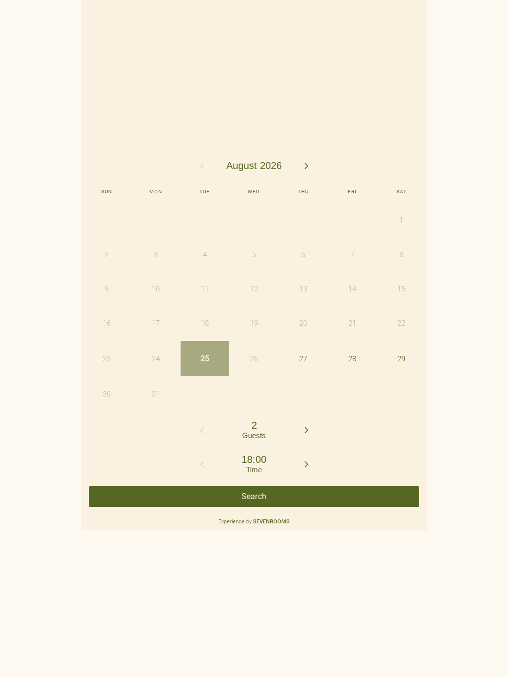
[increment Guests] (307, 430)
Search (254, 496)
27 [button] (303, 358)
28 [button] (352, 358)
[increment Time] (307, 464)
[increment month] (307, 165)
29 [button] (401, 358)
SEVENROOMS (271, 521)
